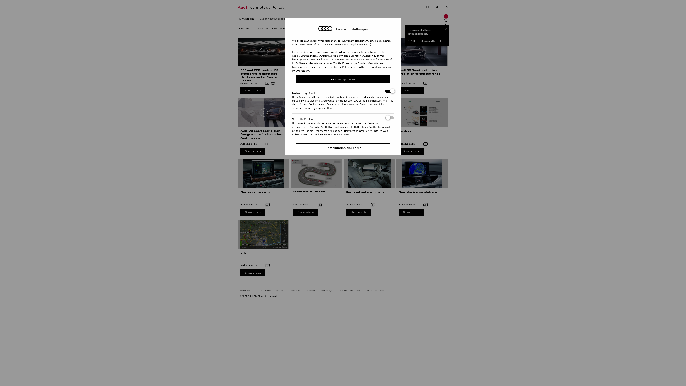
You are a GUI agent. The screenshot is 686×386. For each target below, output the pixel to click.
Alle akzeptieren (343, 79)
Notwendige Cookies (305, 92)
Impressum (302, 70)
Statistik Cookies (303, 118)
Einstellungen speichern (343, 147)
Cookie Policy (341, 66)
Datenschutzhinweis (373, 66)
